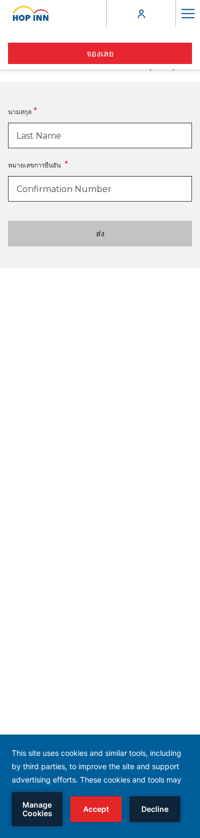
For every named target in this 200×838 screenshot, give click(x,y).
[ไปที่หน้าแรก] (30, 13)
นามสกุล (19, 112)
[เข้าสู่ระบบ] (141, 13)
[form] (100, 135)
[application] (100, 786)
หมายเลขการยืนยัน (35, 165)
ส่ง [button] (100, 233)
